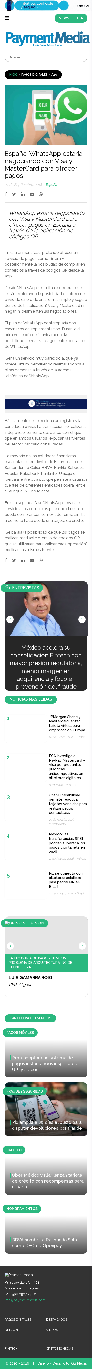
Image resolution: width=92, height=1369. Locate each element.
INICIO (13, 74)
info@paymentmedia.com (25, 1300)
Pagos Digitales (34, 74)
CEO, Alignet (20, 984)
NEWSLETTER (71, 18)
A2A (54, 74)
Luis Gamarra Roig (30, 977)
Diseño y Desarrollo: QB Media (62, 1363)
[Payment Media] (48, 33)
